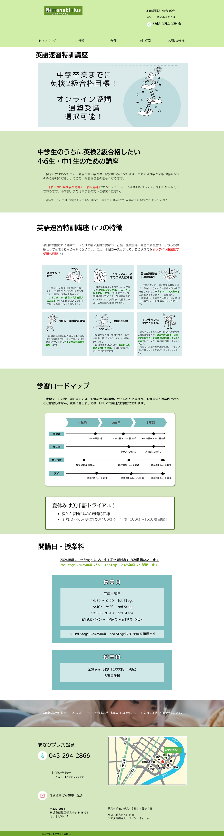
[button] (64, 287)
